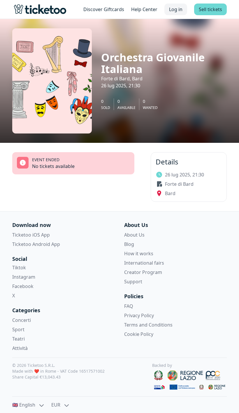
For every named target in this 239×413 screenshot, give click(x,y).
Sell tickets (210, 9)
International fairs (144, 263)
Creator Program (143, 272)
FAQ (128, 306)
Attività (20, 348)
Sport (18, 329)
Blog (129, 244)
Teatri (18, 339)
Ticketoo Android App (36, 244)
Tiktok (19, 267)
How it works (138, 253)
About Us (134, 235)
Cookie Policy (138, 334)
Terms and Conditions (148, 325)
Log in (175, 9)
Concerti (21, 320)
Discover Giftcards (103, 9)
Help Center (144, 9)
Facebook (23, 286)
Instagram (23, 277)
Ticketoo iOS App (31, 235)
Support (133, 281)
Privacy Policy (139, 315)
